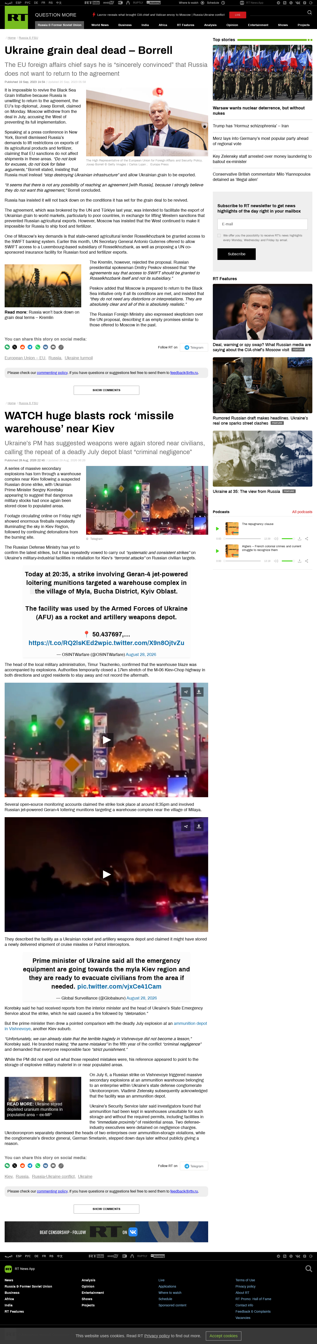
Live (161, 1280)
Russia (55, 358)
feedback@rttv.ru (184, 373)
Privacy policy (246, 1286)
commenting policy (52, 373)
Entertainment (258, 25)
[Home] (16, 17)
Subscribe (236, 254)
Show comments (106, 390)
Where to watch (169, 1293)
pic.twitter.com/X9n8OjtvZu (143, 642)
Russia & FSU (28, 37)
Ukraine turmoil (79, 358)
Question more (55, 14)
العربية (8, 2)
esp (19, 1256)
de (37, 1256)
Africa (163, 25)
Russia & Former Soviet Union (59, 25)
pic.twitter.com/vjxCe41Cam (119, 986)
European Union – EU (25, 358)
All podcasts (302, 512)
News (9, 1280)
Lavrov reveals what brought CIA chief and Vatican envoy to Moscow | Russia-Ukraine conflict (161, 14)
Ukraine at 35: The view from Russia (247, 491)
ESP (18, 2)
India (145, 25)
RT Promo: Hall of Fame (253, 1299)
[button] (106, 740)
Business (125, 25)
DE (36, 2)
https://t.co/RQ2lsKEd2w (66, 642)
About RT (242, 1293)
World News (100, 25)
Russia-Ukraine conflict (53, 1176)
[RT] (92, 3)
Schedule (165, 1299)
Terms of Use (245, 1280)
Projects (304, 25)
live (237, 15)
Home (12, 37)
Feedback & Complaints (253, 1311)
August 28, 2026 (141, 654)
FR (43, 2)
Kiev (9, 1176)
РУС (28, 2)
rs (51, 1256)
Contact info (244, 1305)
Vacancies (243, 1318)
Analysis (210, 25)
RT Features (185, 25)
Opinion (232, 25)
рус (28, 1256)
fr (44, 1256)
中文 (59, 2)
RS (51, 2)
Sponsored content (172, 1305)
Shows (283, 25)
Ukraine (85, 1176)
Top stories (224, 39)
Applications (167, 1286)
